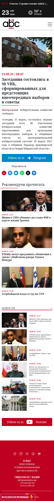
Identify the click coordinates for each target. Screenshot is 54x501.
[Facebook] (14, 453)
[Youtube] (39, 453)
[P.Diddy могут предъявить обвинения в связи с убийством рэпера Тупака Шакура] (27, 237)
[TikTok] (33, 453)
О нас (27, 461)
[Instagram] (20, 453)
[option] (40, 12)
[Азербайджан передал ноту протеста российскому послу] (14, 403)
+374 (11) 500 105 (27, 485)
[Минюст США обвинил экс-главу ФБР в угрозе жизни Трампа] (27, 200)
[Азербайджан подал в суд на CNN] (27, 277)
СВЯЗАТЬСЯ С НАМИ (27, 477)
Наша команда (27, 464)
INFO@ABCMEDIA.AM (27, 480)
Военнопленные (16, 497)
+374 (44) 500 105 (27, 483)
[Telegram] (27, 453)
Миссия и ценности (27, 470)
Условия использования (27, 467)
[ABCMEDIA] (11, 23)
